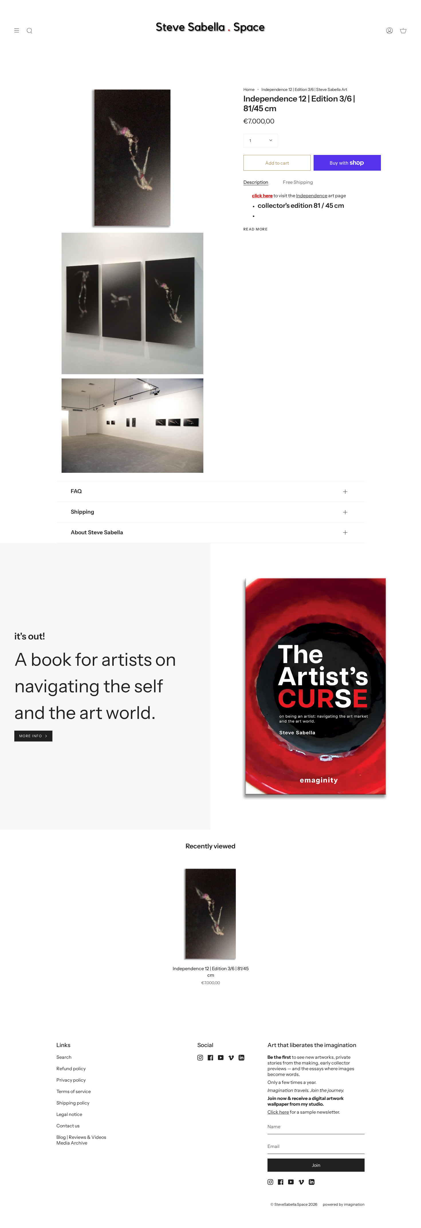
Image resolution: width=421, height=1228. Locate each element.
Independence (311, 195)
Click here (278, 1112)
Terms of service (73, 1091)
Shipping (82, 512)
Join (316, 1165)
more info (30, 736)
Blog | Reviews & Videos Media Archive (81, 1140)
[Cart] (403, 30)
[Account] (389, 30)
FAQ (76, 491)
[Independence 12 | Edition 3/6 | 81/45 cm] (210, 913)
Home (249, 89)
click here (262, 195)
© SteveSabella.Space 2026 (293, 1204)
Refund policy (71, 1068)
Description (255, 182)
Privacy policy (71, 1080)
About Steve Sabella (97, 532)
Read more (255, 229)
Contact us (68, 1126)
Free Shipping (298, 182)
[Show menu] (18, 30)
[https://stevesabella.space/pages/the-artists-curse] (73, 659)
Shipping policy (72, 1103)
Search (64, 1057)
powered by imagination (344, 1204)
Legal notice (69, 1114)
